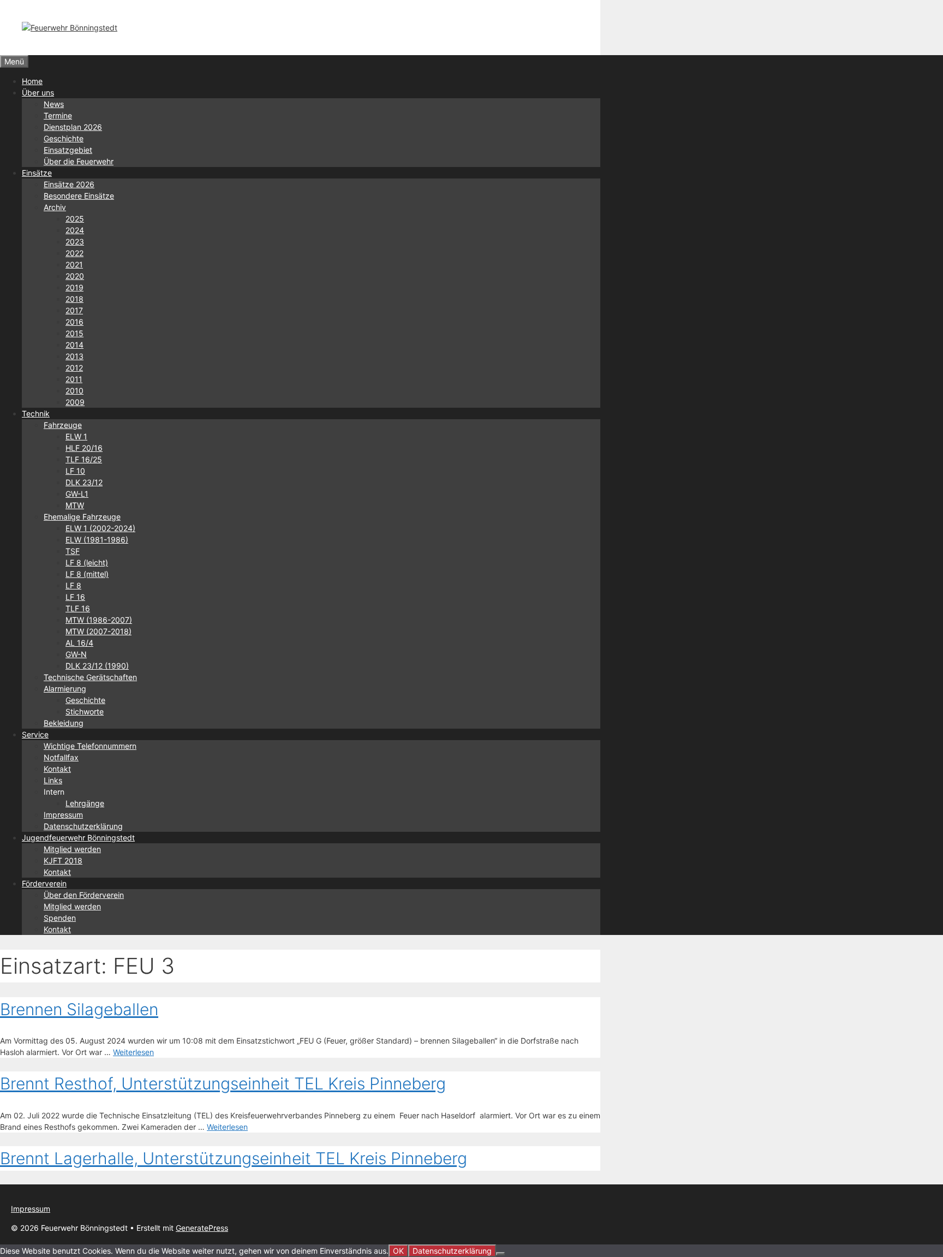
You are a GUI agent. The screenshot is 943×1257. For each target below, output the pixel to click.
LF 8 (73, 585)
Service (35, 734)
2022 (74, 253)
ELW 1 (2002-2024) (100, 528)
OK (398, 1250)
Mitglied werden (72, 849)
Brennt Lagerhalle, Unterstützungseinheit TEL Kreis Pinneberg (233, 1158)
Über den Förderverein (84, 894)
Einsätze (37, 172)
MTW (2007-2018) (98, 631)
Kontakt (57, 768)
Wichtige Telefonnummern (90, 745)
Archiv (55, 207)
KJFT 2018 (63, 860)
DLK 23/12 (84, 482)
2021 (74, 264)
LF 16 (75, 596)
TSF (72, 551)
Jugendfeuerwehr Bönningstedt (78, 837)
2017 (74, 310)
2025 (74, 218)
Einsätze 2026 (69, 184)
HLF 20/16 (84, 447)
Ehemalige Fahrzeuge (82, 516)
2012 (74, 367)
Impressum (63, 814)
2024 (74, 230)
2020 (74, 276)
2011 (73, 379)
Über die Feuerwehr (79, 161)
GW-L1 (76, 493)
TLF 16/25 (83, 459)
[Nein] (500, 1253)
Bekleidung (63, 723)
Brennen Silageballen (79, 1009)
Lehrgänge (84, 803)
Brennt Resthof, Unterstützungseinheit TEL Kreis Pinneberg (223, 1083)
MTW (74, 505)
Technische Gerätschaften (90, 677)
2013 (74, 356)
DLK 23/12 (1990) (97, 665)
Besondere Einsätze (79, 195)
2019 (74, 287)
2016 (74, 321)
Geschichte (63, 138)
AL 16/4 (79, 642)
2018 (74, 298)
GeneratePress (202, 1227)
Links (53, 780)
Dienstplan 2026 (73, 127)
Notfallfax (61, 757)
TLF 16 (77, 608)
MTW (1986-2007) (98, 619)
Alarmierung (65, 688)
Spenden (60, 917)
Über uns (38, 92)
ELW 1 (76, 436)
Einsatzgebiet (68, 149)
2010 (74, 390)
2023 (74, 241)
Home (32, 81)
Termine (58, 115)
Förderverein (44, 883)
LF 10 (75, 470)
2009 (75, 402)
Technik (36, 413)
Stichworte (84, 711)
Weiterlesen (133, 1052)
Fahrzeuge (63, 425)
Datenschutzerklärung (83, 826)
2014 (74, 344)
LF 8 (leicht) (86, 562)
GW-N (76, 654)
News (54, 104)
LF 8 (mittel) (87, 574)
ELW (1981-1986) (96, 539)
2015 (74, 333)
